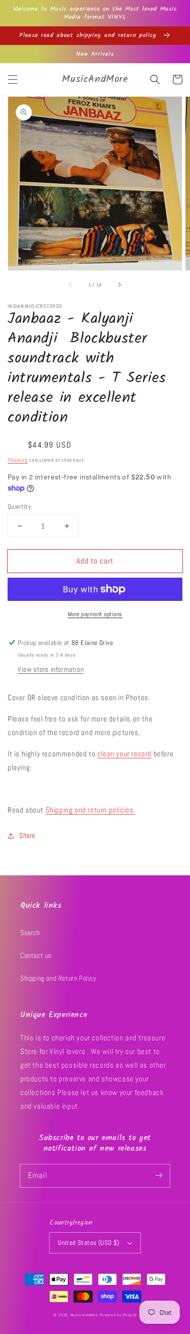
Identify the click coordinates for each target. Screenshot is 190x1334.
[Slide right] (119, 284)
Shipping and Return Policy (58, 978)
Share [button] (27, 835)
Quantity (19, 506)
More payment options (95, 614)
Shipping (18, 460)
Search (30, 932)
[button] (13, 79)
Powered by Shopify (118, 1314)
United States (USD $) (88, 1242)
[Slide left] (71, 284)
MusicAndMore (84, 1314)
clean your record (124, 753)
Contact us (36, 955)
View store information (51, 669)
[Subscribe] (158, 1175)
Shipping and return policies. (90, 810)
